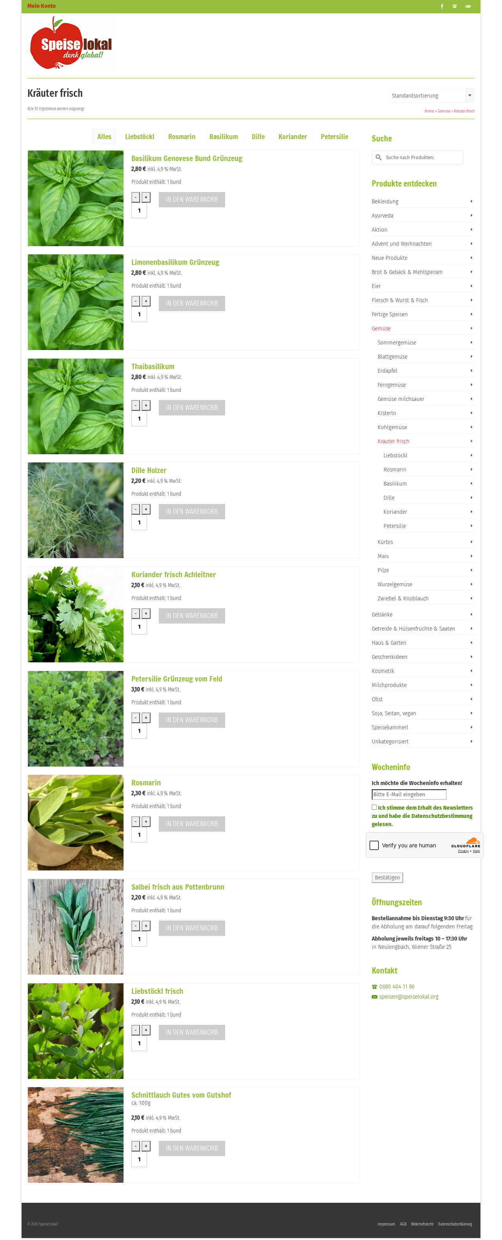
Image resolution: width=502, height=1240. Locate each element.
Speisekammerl (390, 727)
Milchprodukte (389, 685)
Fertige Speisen (390, 314)
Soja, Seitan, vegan (394, 713)
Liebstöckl (395, 455)
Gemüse (381, 328)
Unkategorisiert (390, 741)
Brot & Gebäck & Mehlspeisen (407, 272)
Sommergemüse (397, 342)
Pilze (383, 570)
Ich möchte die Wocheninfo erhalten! (417, 783)
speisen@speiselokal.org (408, 996)
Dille (389, 497)
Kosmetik (383, 670)
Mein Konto (41, 5)
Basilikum (395, 483)
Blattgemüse (392, 356)
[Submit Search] (378, 157)
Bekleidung (385, 201)
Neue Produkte (389, 257)
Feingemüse (392, 384)
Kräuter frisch (393, 441)
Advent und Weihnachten (402, 243)
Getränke (382, 614)
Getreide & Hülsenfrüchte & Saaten (413, 628)
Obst (377, 699)
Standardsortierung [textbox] (415, 95)
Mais (383, 556)
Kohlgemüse (392, 427)
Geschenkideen (389, 656)
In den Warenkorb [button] (192, 199)
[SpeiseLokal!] (98, 42)
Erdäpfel (387, 370)
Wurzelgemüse (395, 584)
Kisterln (387, 413)
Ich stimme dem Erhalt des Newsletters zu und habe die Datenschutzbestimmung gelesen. (422, 816)
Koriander (395, 511)
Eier (376, 286)
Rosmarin (395, 469)
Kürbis (385, 542)
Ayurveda (382, 215)
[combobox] (431, 95)
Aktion (379, 229)
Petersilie (395, 525)
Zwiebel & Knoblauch (403, 598)
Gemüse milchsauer (401, 398)
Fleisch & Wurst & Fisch (400, 300)
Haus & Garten (389, 642)
